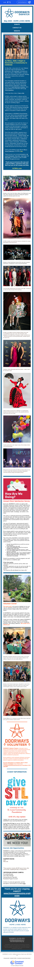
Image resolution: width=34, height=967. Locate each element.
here (21, 151)
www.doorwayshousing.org (17, 941)
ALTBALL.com (17, 168)
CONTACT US (17, 27)
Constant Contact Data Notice (23, 958)
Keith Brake (8, 157)
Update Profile (13, 958)
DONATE (17, 24)
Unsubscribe (6, 958)
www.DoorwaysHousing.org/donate (17, 894)
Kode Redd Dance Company (18, 87)
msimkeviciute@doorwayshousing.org (12, 765)
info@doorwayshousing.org (17, 940)
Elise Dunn (17, 156)
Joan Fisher (23, 156)
